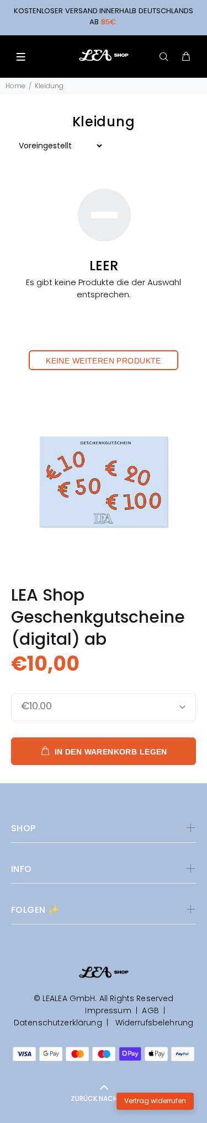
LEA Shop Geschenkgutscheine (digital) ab (98, 617)
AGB (150, 1010)
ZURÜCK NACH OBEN (104, 1098)
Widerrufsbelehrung (153, 1022)
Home (15, 85)
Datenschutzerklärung (58, 1022)
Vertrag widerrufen (155, 1100)
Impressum (108, 1010)
